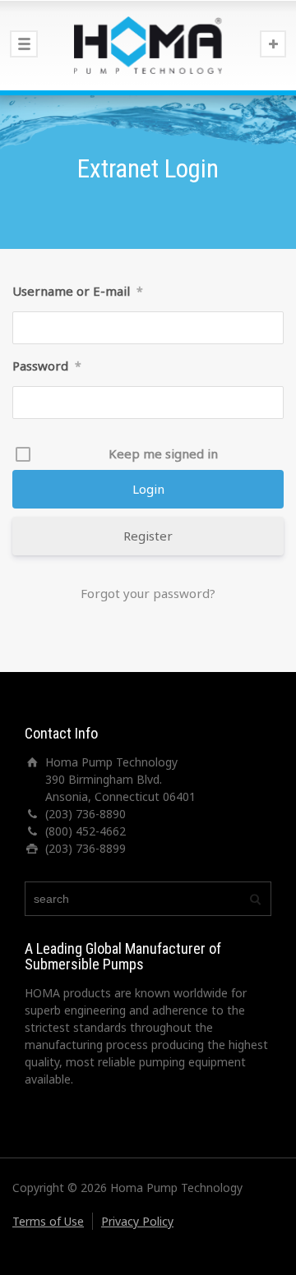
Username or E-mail (77, 291)
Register (148, 535)
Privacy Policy (137, 1221)
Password (46, 365)
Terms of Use (48, 1221)
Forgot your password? (148, 593)
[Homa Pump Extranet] (148, 45)
